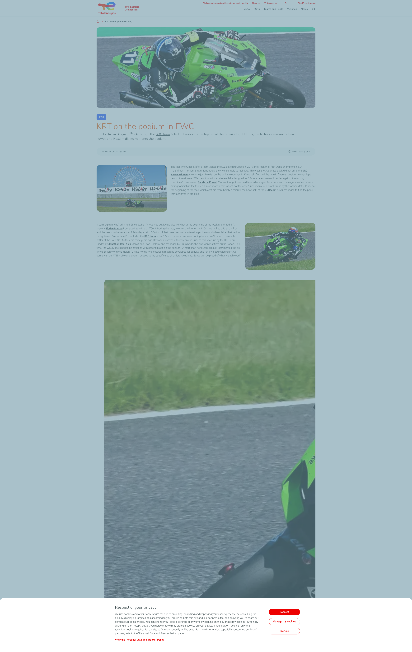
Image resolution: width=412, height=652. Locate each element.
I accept (284, 611)
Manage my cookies (284, 621)
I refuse (284, 630)
